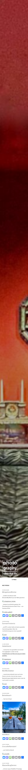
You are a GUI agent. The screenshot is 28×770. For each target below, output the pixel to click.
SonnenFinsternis (8, 623)
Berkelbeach (6, 695)
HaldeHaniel (6, 646)
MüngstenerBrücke (9, 592)
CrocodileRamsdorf (9, 746)
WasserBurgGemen (9, 765)
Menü (14, 579)
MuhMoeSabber (8, 671)
